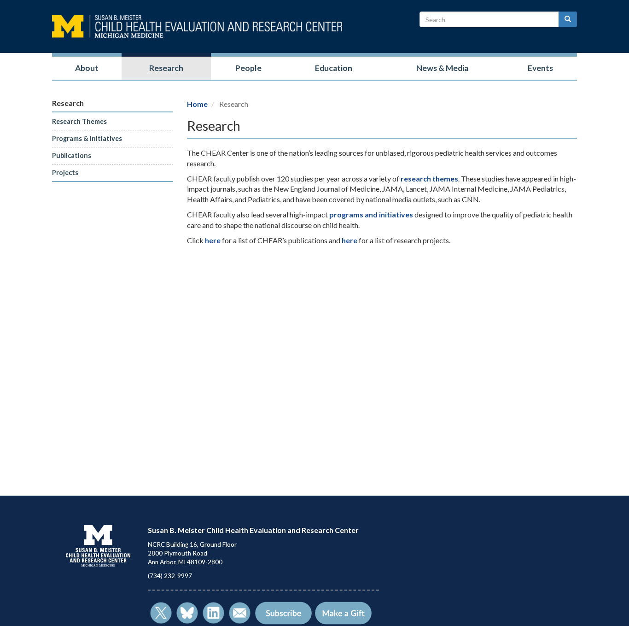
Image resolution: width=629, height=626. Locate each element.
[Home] (197, 26)
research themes (429, 178)
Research (166, 68)
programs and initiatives (371, 214)
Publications (71, 155)
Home (197, 103)
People (248, 68)
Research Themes (79, 121)
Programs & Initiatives (87, 138)
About (87, 68)
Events (540, 68)
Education (333, 68)
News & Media (442, 68)
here (213, 240)
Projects (65, 172)
